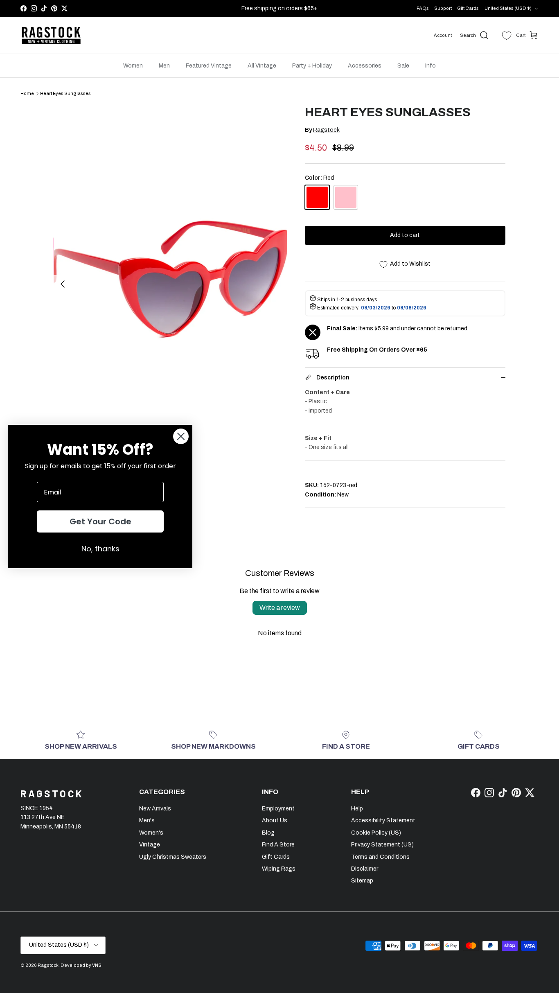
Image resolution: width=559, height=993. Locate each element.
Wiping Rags (278, 869)
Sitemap (362, 881)
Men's (147, 820)
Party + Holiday (312, 66)
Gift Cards (468, 8)
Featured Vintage (209, 66)
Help (357, 809)
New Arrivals (155, 809)
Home (27, 93)
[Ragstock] (51, 35)
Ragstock (326, 130)
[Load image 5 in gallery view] (170, 280)
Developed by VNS (81, 965)
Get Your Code (100, 521)
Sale (403, 66)
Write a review (279, 607)
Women (133, 66)
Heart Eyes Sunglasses (65, 93)
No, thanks (100, 549)
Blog (268, 833)
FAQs (423, 8)
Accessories (364, 66)
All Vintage (262, 66)
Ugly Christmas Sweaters (172, 857)
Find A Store (278, 845)
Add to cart (405, 235)
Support (443, 8)
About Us (274, 820)
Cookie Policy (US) (376, 833)
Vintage (149, 845)
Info (430, 66)
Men (164, 66)
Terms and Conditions (380, 857)
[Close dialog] (181, 436)
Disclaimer (364, 869)
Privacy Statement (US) (382, 845)
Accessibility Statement (383, 820)
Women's (151, 833)
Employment (278, 809)
